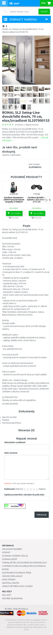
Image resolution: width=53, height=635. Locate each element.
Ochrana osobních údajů (15, 556)
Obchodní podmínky (12, 549)
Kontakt (6, 552)
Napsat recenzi (31, 125)
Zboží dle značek (10, 583)
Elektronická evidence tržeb (16, 573)
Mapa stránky (9, 579)
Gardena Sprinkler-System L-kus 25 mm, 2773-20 (36, 199)
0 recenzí (19, 125)
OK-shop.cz (23, 609)
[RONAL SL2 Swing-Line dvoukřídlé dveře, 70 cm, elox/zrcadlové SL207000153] (26, 60)
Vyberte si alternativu (19, 150)
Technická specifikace (11, 423)
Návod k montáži (9, 417)
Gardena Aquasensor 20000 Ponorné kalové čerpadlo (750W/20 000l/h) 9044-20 (13, 200)
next (46, 200)
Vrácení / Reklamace (12, 576)
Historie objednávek (12, 598)
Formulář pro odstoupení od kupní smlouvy (24, 562)
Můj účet (6, 595)
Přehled (5, 420)
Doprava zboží (9, 559)
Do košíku (16, 213)
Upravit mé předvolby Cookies (17, 586)
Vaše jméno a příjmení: (15, 442)
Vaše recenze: (11, 453)
